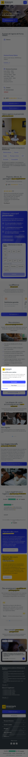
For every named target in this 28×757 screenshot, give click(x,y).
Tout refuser (14, 385)
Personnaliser (5, 388)
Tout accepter (14, 382)
